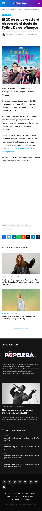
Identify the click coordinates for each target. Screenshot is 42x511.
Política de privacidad (24, 496)
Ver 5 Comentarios (21, 328)
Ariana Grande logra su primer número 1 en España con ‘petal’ (21, 439)
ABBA (5, 226)
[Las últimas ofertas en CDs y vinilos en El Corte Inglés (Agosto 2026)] (21, 300)
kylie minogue (7, 229)
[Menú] (3, 3)
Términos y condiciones (21, 499)
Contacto (10, 496)
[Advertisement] (21, 196)
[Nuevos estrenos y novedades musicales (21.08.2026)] (21, 393)
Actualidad (6, 15)
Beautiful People (14, 226)
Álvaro (10, 34)
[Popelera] (21, 3)
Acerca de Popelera (12, 493)
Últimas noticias (28, 493)
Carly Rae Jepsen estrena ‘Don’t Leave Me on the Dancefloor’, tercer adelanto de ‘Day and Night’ (20, 282)
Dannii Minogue (27, 226)
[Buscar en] (39, 3)
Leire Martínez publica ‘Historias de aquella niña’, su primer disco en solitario (21, 448)
